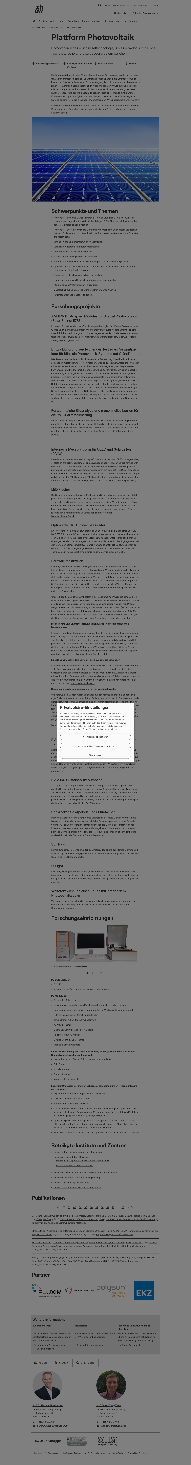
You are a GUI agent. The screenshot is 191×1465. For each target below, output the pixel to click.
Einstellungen (95, 755)
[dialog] (95, 732)
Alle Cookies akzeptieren (95, 737)
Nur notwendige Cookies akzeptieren (95, 746)
